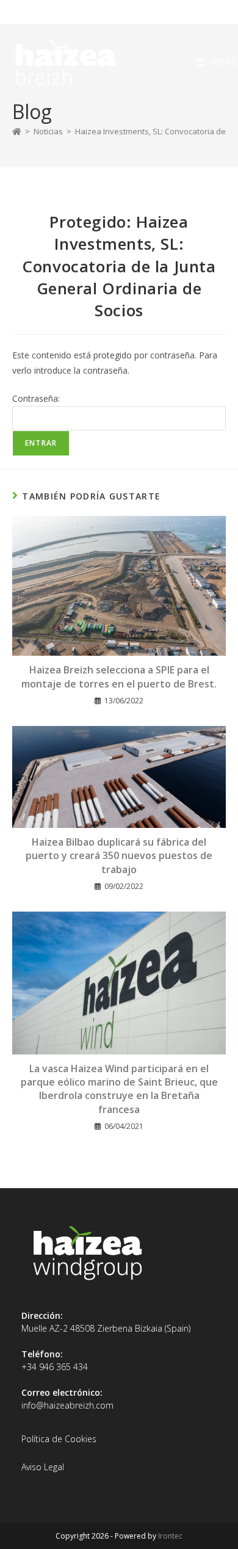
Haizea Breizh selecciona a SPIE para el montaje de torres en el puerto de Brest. (119, 676)
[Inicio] (16, 131)
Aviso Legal (42, 1467)
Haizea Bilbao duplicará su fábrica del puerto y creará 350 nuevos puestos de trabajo (119, 855)
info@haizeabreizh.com (67, 1405)
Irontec (170, 1536)
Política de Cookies (58, 1439)
